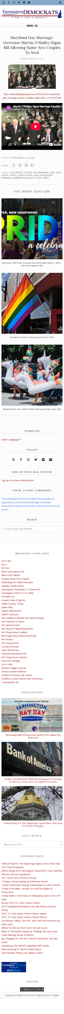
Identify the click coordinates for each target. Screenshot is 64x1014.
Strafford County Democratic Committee (22, 678)
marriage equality (23, 177)
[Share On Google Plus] (32, 165)
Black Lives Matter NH (12, 571)
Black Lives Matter (10, 575)
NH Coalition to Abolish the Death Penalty (22, 617)
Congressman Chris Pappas (15, 578)
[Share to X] (20, 165)
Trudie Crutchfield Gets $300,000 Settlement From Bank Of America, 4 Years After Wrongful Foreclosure (33, 780)
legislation (46, 175)
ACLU (4, 564)
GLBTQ (13, 175)
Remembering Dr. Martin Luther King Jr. (21, 949)
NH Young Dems (10, 642)
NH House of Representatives (17, 628)
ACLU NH (6, 560)
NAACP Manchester (11, 610)
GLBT (52, 172)
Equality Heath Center (12, 585)
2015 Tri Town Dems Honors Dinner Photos (24, 917)
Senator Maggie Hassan (13, 667)
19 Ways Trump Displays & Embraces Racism (24, 881)
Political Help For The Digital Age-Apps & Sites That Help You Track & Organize (33, 824)
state (38, 177)
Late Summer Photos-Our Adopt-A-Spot (22, 952)
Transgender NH (10, 682)
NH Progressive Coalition (14, 632)
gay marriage (41, 172)
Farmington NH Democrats (24, 995)
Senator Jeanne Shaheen (13, 671)
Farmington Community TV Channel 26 (20, 589)
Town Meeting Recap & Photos (17, 934)
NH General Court (10, 625)
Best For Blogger (52, 995)
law (36, 175)
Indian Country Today (12, 603)
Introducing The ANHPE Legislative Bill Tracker (25, 945)
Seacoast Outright (10, 660)
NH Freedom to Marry (12, 621)
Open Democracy (10, 650)
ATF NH (5, 567)
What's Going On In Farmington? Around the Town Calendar (31, 870)
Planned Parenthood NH (13, 653)
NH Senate (7, 639)
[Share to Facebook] (13, 165)
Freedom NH (8, 596)
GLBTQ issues (25, 175)
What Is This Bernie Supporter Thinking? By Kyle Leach (29, 931)
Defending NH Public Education (17, 582)
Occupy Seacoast (10, 646)
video (46, 177)
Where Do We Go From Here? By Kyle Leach (24, 927)
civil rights (16, 172)
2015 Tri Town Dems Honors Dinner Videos (24, 913)
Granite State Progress (13, 600)
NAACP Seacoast (10, 614)
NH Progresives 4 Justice (14, 657)
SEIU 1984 (6, 664)
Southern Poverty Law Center (16, 675)
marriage (6, 177)
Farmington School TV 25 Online (17, 592)
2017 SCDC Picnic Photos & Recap (18, 877)
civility (28, 172)
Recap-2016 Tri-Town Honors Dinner (20, 902)
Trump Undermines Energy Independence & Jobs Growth (30, 884)
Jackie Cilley (7, 607)
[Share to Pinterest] (26, 165)
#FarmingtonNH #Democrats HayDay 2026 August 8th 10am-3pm (33, 736)
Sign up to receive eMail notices (17, 480)
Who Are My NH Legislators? (16, 874)
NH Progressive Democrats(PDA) (18, 635)
